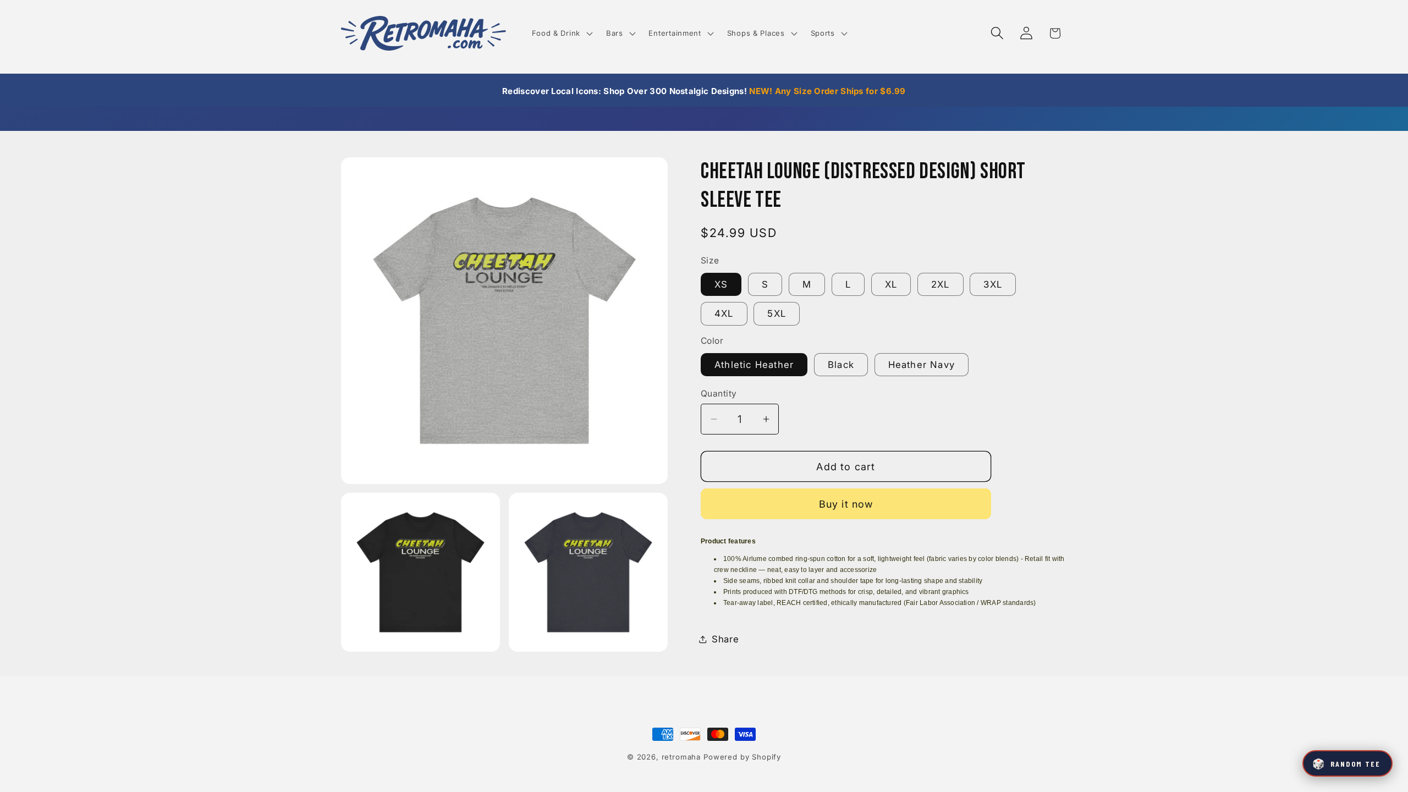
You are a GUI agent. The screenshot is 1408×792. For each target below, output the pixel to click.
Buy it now (846, 504)
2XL (940, 284)
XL (891, 284)
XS (721, 284)
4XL (724, 313)
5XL (776, 313)
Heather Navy (921, 364)
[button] (561, 33)
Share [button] (725, 639)
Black (841, 364)
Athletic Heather (754, 364)
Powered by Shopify (742, 756)
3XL (992, 284)
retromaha (681, 756)
